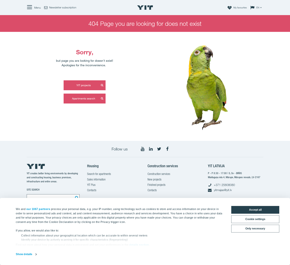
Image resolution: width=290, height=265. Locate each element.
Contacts (91, 190)
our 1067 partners (38, 209)
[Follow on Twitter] (159, 149)
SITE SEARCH (33, 189)
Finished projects (156, 185)
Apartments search (83, 98)
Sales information (96, 179)
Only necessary (255, 228)
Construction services (159, 174)
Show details (24, 254)
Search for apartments (99, 174)
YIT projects (83, 85)
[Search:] (76, 197)
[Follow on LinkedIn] (151, 149)
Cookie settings (255, 219)
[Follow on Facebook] (167, 149)
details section (139, 244)
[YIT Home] (145, 7)
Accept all (255, 209)
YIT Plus (91, 185)
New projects (154, 179)
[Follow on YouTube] (142, 149)
